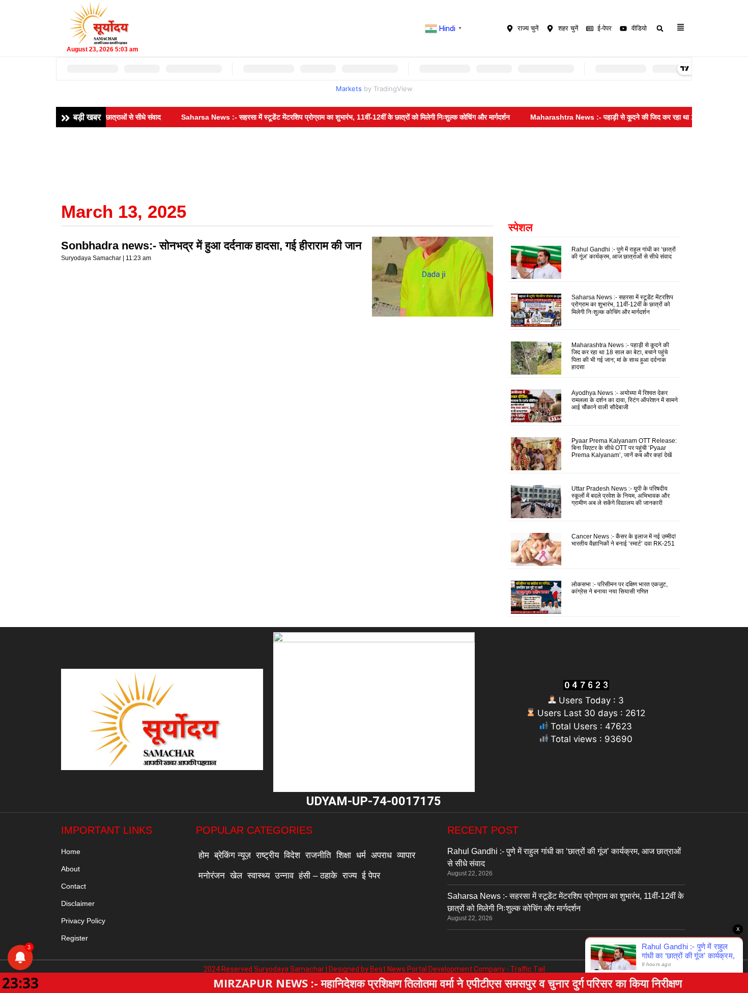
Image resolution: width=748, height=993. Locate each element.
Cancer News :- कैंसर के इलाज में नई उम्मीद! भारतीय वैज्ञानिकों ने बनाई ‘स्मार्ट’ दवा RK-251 (623, 540)
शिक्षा (343, 855)
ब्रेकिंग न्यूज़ (232, 855)
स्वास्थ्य (258, 876)
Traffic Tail (527, 969)
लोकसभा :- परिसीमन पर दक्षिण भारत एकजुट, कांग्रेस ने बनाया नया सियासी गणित (619, 588)
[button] (660, 28)
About (70, 869)
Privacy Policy (83, 921)
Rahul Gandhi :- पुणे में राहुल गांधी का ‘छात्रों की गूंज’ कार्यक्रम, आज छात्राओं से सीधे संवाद (623, 253)
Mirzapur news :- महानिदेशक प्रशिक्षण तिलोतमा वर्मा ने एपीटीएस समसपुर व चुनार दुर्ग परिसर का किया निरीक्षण (392, 982)
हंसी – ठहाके (318, 876)
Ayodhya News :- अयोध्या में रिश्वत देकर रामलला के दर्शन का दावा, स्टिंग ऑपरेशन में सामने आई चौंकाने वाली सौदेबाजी (624, 400)
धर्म (361, 855)
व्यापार (406, 855)
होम (203, 855)
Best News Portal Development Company (437, 969)
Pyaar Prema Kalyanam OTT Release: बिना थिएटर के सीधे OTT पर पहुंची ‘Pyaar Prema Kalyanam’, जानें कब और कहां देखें (624, 448)
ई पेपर (371, 876)
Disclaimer (78, 903)
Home (70, 851)
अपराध (381, 855)
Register (74, 938)
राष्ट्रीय (267, 855)
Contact (73, 886)
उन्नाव (284, 876)
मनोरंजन (211, 876)
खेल (236, 876)
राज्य (349, 876)
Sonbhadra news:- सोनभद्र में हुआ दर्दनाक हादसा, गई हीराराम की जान (211, 245)
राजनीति (318, 855)
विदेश (292, 855)
